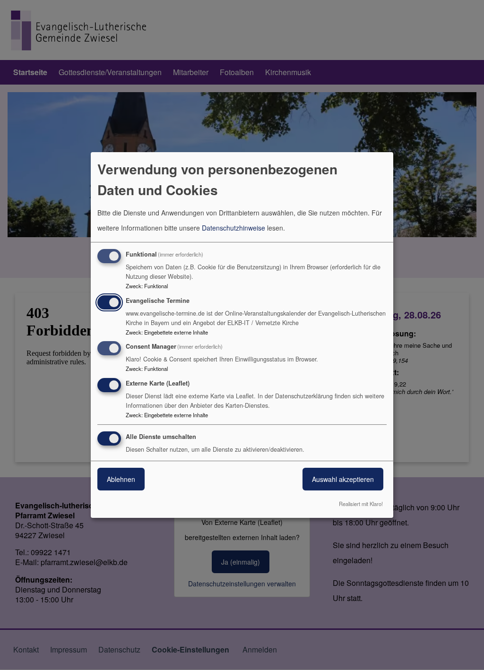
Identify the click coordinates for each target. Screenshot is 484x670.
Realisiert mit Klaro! (361, 503)
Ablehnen (121, 479)
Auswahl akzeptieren (343, 479)
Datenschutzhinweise (233, 227)
